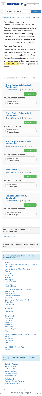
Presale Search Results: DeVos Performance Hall (16, 17)
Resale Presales (10, 368)
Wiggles (7, 336)
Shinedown (8, 320)
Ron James (9, 318)
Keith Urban (9, 327)
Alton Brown (11, 169)
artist (34, 391)
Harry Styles (9, 308)
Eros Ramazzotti (10, 282)
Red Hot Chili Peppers (12, 296)
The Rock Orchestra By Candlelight (16, 196)
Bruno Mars (9, 302)
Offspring (8, 345)
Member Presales (11, 373)
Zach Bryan (9, 280)
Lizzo (7, 343)
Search (35, 11)
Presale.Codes (4, 389)
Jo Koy (7, 262)
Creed (7, 314)
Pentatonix (8, 277)
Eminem (8, 349)
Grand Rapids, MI (13, 90)
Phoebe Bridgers (10, 329)
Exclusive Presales (11, 364)
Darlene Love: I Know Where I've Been (18, 300)
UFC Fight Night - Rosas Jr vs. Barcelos (18, 289)
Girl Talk (8, 306)
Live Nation (15, 391)
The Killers (8, 324)
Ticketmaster (9, 391)
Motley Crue (9, 275)
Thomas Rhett (10, 293)
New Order (8, 284)
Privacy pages (14, 394)
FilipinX (7, 331)
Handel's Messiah (11, 286)
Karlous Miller (9, 291)
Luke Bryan (9, 340)
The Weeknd (9, 316)
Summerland (9, 304)
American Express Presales (14, 381)
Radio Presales (10, 379)
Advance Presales (11, 376)
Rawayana (8, 322)
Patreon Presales (11, 371)
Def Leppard (9, 273)
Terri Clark (8, 298)
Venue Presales (10, 366)
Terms (7, 394)
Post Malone (9, 338)
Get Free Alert (31, 94)
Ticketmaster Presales (12, 383)
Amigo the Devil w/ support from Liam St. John (21, 334)
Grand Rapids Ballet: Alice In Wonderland (18, 85)
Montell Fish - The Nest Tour (14, 347)
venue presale (20, 392)
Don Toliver (9, 312)
